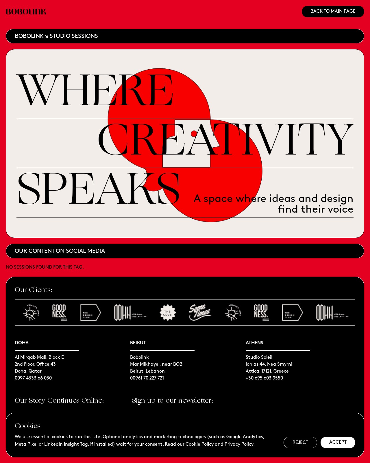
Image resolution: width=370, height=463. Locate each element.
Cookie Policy (200, 444)
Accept (338, 442)
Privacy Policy (239, 444)
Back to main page (333, 11)
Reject (300, 442)
